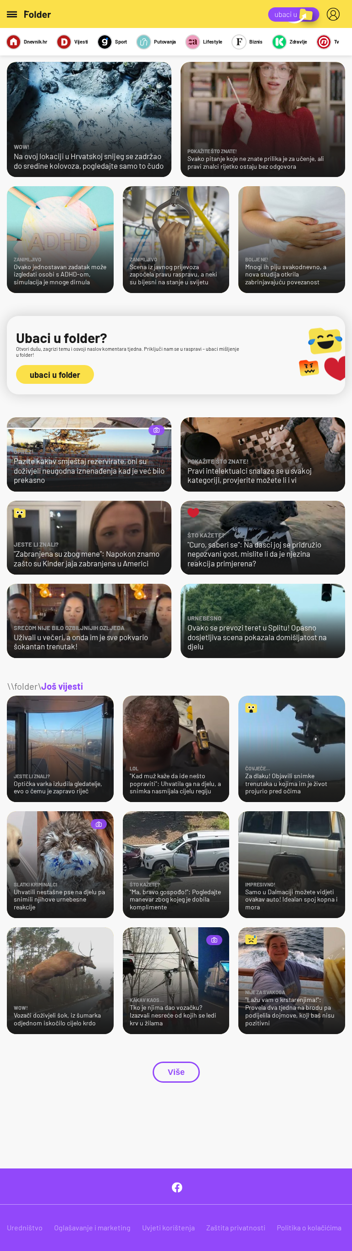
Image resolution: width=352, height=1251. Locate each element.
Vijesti (81, 41)
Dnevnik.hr (35, 41)
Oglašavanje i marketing (92, 1227)
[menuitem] (335, 14)
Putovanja (165, 41)
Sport (121, 41)
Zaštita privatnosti (235, 1227)
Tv (336, 41)
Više (176, 1072)
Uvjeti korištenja (168, 1227)
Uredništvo (25, 1227)
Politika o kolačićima (309, 1227)
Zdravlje (298, 41)
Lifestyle (212, 41)
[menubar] (335, 14)
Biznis (256, 41)
